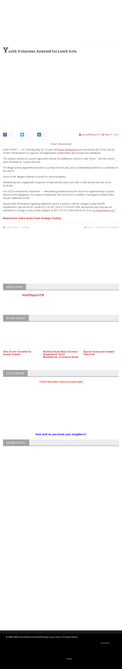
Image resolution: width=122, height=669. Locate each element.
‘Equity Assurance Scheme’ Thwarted (98, 353)
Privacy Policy (70, 637)
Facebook (105, 643)
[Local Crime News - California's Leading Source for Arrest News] (58, 570)
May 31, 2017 (111, 134)
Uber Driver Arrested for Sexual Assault (17, 353)
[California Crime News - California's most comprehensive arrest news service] (58, 594)
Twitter (69, 658)
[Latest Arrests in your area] (61, 385)
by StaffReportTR (90, 134)
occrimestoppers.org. (103, 210)
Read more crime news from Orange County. (32, 218)
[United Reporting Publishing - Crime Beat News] (58, 557)
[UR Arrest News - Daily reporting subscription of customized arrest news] (58, 604)
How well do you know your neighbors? (61, 434)
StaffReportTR (33, 295)
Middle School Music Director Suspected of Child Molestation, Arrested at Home (60, 354)
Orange (25, 227)
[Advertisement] (62, 22)
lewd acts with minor (107, 227)
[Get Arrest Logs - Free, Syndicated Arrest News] (58, 583)
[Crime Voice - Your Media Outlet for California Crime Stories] (58, 617)
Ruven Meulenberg (68, 149)
